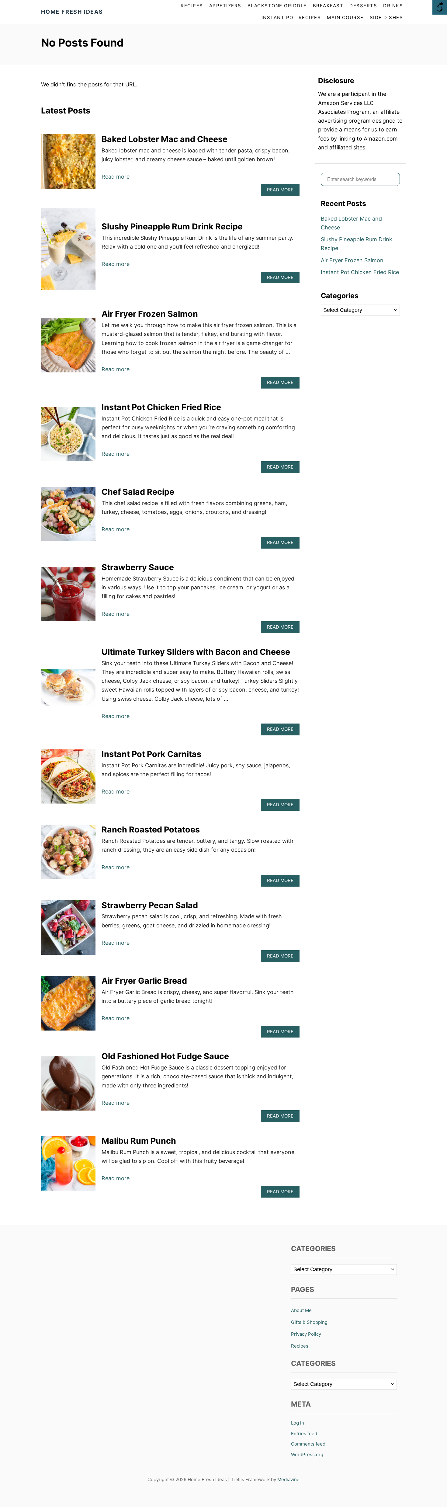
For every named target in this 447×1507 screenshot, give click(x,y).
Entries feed (304, 1433)
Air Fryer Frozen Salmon (150, 314)
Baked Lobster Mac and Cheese (164, 139)
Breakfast (328, 6)
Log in (297, 1423)
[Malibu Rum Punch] (68, 1166)
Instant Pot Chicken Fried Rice (161, 407)
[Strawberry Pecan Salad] (68, 930)
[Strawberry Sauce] (68, 597)
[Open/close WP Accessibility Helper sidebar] (439, 7)
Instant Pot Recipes (291, 17)
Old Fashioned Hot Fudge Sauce (165, 1056)
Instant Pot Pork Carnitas (151, 754)
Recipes (299, 1346)
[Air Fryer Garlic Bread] (68, 1006)
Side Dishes (386, 17)
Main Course (345, 17)
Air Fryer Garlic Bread (144, 981)
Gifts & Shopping (309, 1322)
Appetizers (225, 6)
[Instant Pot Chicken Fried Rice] (68, 437)
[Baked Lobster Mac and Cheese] (68, 164)
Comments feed (308, 1444)
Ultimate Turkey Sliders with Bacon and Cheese (196, 652)
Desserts (363, 6)
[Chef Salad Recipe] (68, 517)
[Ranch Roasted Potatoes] (68, 855)
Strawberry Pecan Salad (150, 905)
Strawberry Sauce (138, 567)
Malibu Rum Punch (139, 1141)
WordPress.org (307, 1454)
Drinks (393, 6)
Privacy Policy (306, 1334)
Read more (116, 176)
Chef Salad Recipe (138, 492)
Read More (282, 191)
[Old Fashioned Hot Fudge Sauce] (68, 1086)
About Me (301, 1310)
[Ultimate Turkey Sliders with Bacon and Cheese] (68, 690)
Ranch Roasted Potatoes (151, 830)
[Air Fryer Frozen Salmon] (68, 348)
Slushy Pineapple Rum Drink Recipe (172, 227)
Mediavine (288, 1479)
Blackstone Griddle (277, 6)
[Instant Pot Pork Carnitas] (68, 779)
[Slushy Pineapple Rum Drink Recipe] (68, 251)
